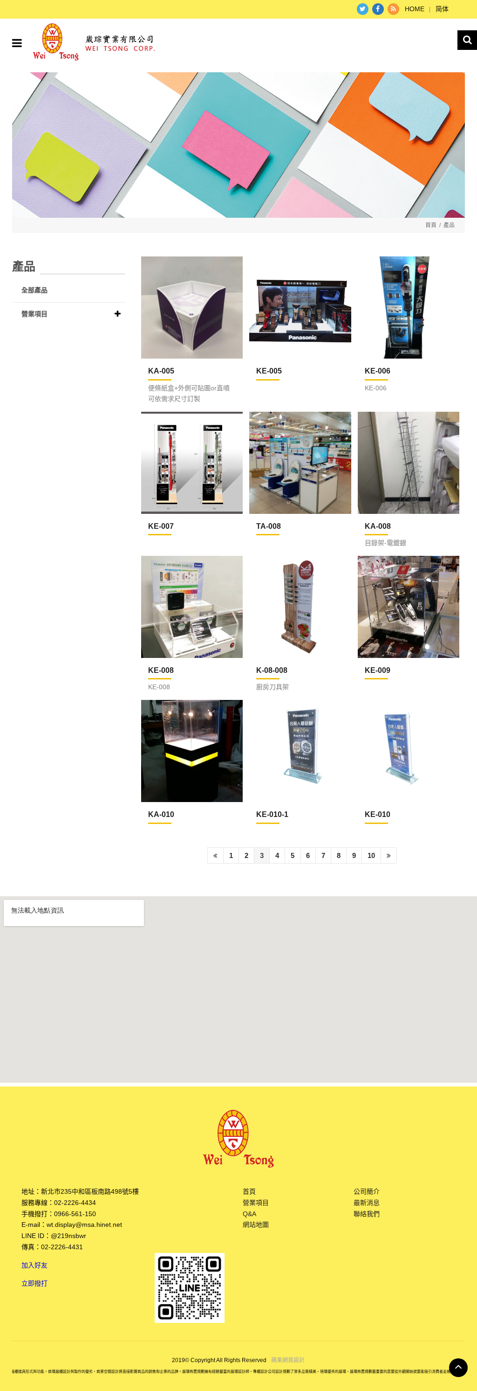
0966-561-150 (75, 1214)
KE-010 (377, 814)
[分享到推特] (362, 9)
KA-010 (161, 814)
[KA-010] (192, 751)
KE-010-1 (272, 814)
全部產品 (34, 290)
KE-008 (161, 670)
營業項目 (34, 314)
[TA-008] (300, 462)
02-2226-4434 (75, 1202)
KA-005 (161, 371)
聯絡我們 (367, 1214)
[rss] (393, 9)
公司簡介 (367, 1191)
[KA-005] (192, 307)
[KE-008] (192, 606)
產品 (449, 225)
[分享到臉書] (378, 9)
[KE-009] (408, 606)
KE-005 (269, 371)
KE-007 (161, 526)
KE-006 (377, 371)
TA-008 (268, 526)
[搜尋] (467, 40)
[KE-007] (192, 462)
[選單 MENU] (17, 43)
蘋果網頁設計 (288, 1360)
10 (371, 855)
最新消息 (367, 1202)
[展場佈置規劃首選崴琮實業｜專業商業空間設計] (238, 145)
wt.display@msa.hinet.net (84, 1224)
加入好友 (34, 1265)
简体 (442, 9)
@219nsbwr (68, 1235)
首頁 (430, 225)
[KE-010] (408, 751)
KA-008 (378, 526)
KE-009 (377, 670)
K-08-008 (271, 670)
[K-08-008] (300, 606)
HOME (414, 9)
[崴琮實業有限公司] (94, 40)
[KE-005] (300, 307)
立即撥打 (34, 1283)
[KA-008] (408, 462)
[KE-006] (408, 307)
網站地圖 (256, 1224)
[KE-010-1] (300, 751)
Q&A (249, 1214)
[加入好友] (190, 1287)
